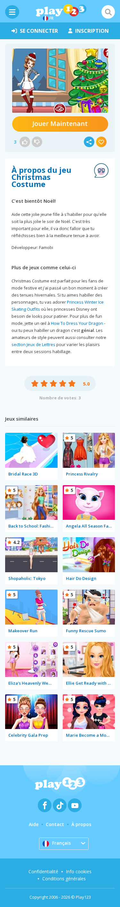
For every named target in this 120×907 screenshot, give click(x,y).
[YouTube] (75, 805)
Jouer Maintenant (60, 123)
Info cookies (79, 871)
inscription (92, 30)
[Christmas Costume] (60, 81)
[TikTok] (60, 805)
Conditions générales (64, 879)
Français (61, 843)
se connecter (39, 30)
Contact (55, 824)
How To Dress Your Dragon (77, 323)
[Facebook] (45, 805)
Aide (33, 824)
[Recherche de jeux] (108, 12)
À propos (81, 824)
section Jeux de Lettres (33, 344)
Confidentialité (43, 871)
